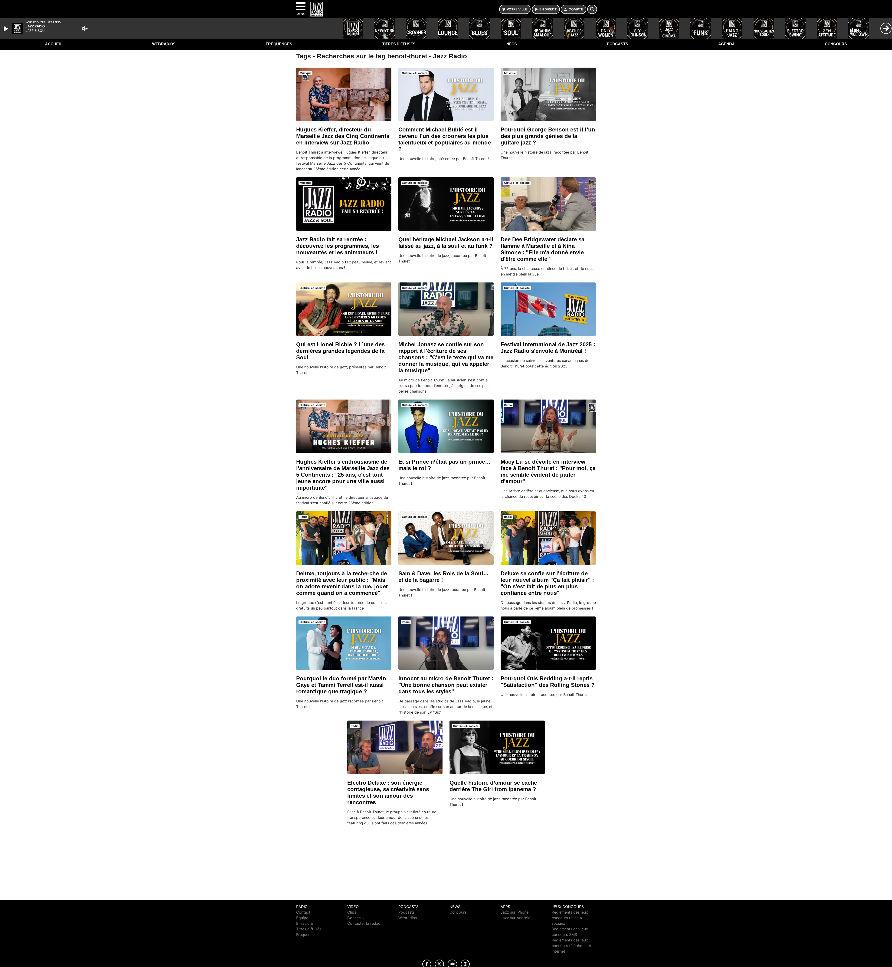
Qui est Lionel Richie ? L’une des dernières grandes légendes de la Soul (340, 351)
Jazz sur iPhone (514, 912)
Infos (511, 44)
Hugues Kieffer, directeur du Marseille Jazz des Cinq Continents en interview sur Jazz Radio (342, 136)
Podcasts (617, 44)
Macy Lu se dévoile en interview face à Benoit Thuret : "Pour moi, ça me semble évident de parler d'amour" (548, 471)
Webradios (164, 44)
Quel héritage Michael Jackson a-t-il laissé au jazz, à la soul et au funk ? (445, 242)
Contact (303, 912)
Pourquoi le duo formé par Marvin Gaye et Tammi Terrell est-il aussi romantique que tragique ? (341, 685)
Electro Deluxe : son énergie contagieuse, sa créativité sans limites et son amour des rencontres (388, 792)
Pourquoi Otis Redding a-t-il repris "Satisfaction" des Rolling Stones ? (548, 681)
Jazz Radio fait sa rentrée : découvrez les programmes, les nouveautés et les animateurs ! (337, 246)
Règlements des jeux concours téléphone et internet (571, 946)
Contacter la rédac (363, 923)
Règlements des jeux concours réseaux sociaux (570, 918)
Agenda (726, 44)
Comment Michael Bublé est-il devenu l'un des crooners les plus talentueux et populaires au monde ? (444, 139)
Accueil (53, 44)
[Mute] (84, 28)
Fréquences (279, 44)
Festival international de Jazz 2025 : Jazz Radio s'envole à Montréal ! (548, 347)
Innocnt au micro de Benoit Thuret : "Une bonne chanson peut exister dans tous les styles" (445, 685)
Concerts (355, 917)
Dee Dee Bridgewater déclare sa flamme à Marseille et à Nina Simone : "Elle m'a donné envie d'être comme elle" (542, 249)
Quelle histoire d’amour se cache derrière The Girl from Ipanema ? (493, 786)
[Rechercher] (592, 9)
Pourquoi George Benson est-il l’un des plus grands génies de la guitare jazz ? (548, 136)
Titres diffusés (399, 44)
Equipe (302, 917)
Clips (351, 912)
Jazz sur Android (516, 917)
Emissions (305, 923)
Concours (836, 44)
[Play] (6, 29)
